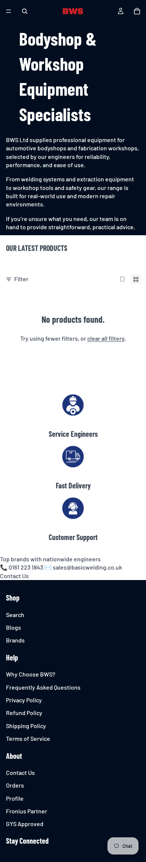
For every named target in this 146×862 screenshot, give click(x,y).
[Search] (24, 11)
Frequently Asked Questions (43, 687)
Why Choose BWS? (30, 674)
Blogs (13, 627)
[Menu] (8, 11)
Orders (15, 785)
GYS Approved (24, 824)
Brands (15, 640)
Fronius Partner (26, 811)
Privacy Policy (24, 699)
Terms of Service (28, 738)
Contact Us (14, 575)
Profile (15, 798)
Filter (21, 278)
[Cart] (137, 11)
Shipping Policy (26, 725)
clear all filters (106, 338)
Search (15, 614)
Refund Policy (24, 713)
